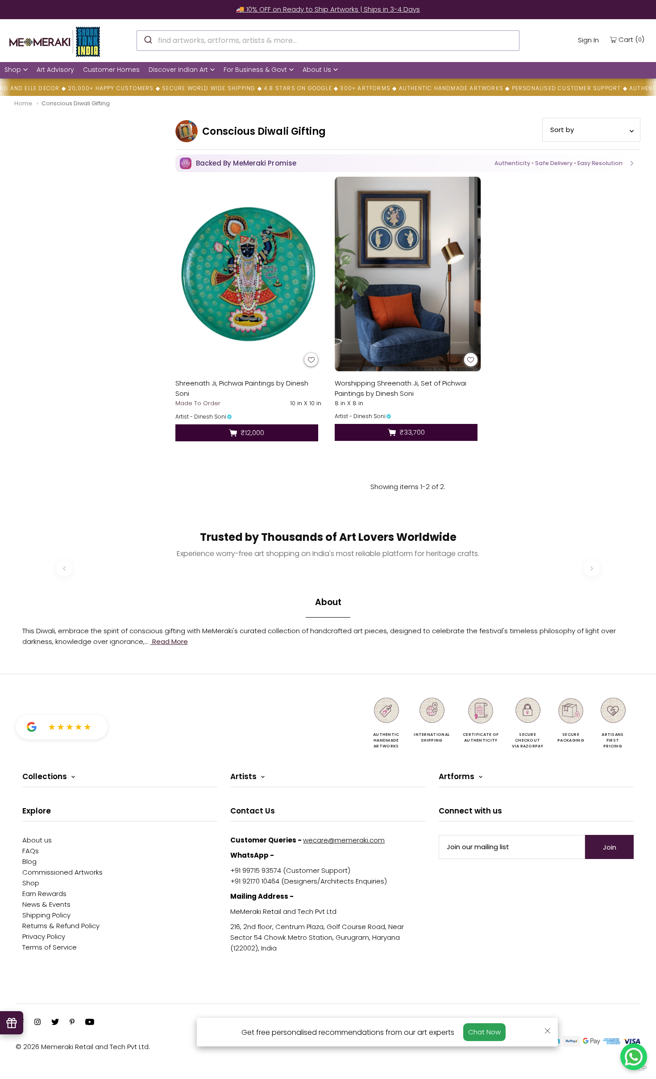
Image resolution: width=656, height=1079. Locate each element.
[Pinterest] (72, 1022)
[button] (408, 163)
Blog (29, 861)
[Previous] (64, 568)
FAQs (30, 850)
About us (37, 840)
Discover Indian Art (178, 69)
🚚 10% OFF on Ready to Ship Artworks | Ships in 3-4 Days (328, 9)
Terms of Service (49, 947)
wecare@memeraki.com (344, 840)
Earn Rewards (44, 893)
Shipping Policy (46, 915)
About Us (317, 69)
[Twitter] (55, 1022)
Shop (12, 69)
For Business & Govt (255, 69)
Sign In (588, 40)
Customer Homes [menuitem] (111, 69)
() (631, 39)
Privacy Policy (43, 936)
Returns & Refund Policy (61, 925)
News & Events (46, 904)
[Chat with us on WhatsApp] (633, 1056)
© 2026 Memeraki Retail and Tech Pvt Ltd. (83, 1046)
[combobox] (328, 40)
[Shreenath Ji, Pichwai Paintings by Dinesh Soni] (248, 274)
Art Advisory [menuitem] (55, 69)
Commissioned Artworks (62, 872)
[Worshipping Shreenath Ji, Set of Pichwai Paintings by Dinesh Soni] (408, 274)
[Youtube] (89, 1022)
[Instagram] (37, 1022)
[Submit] (147, 39)
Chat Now (484, 1032)
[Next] (591, 568)
